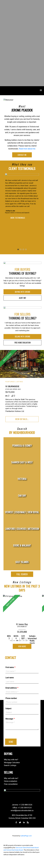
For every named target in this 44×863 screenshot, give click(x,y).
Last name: (9, 678)
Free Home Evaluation (22, 342)
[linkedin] (23, 822)
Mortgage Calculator (12, 762)
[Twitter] (20, 822)
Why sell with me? (11, 778)
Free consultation (11, 784)
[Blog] (27, 822)
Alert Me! (22, 298)
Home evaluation (10, 781)
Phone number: (11, 698)
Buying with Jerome (22, 291)
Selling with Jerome (22, 336)
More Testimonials (17, 217)
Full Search (22, 574)
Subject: (8, 708)
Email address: (11, 688)
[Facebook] (16, 822)
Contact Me (22, 155)
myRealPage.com (26, 836)
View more (22, 646)
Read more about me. (27, 149)
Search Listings (10, 765)
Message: (9, 719)
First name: (10, 667)
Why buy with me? (11, 760)
